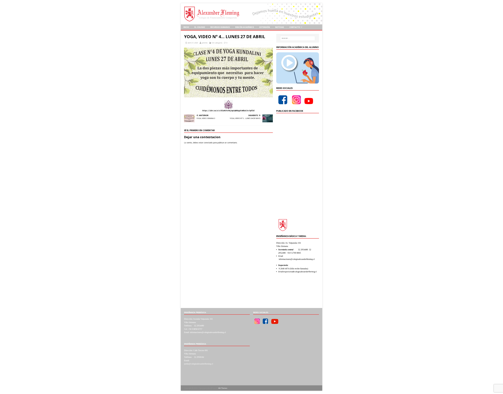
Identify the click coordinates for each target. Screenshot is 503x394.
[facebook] (282, 104)
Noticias (279, 27)
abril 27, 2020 (193, 43)
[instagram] (296, 104)
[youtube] (309, 104)
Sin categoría (217, 43)
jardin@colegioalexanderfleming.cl (198, 364)
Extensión (264, 27)
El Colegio (199, 27)
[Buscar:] (297, 38)
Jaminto (205, 43)
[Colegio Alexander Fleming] (251, 23)
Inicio (186, 27)
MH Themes (222, 388)
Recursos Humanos (220, 27)
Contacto (294, 27)
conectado (208, 142)
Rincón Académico (244, 27)
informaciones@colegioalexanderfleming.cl (297, 259)
